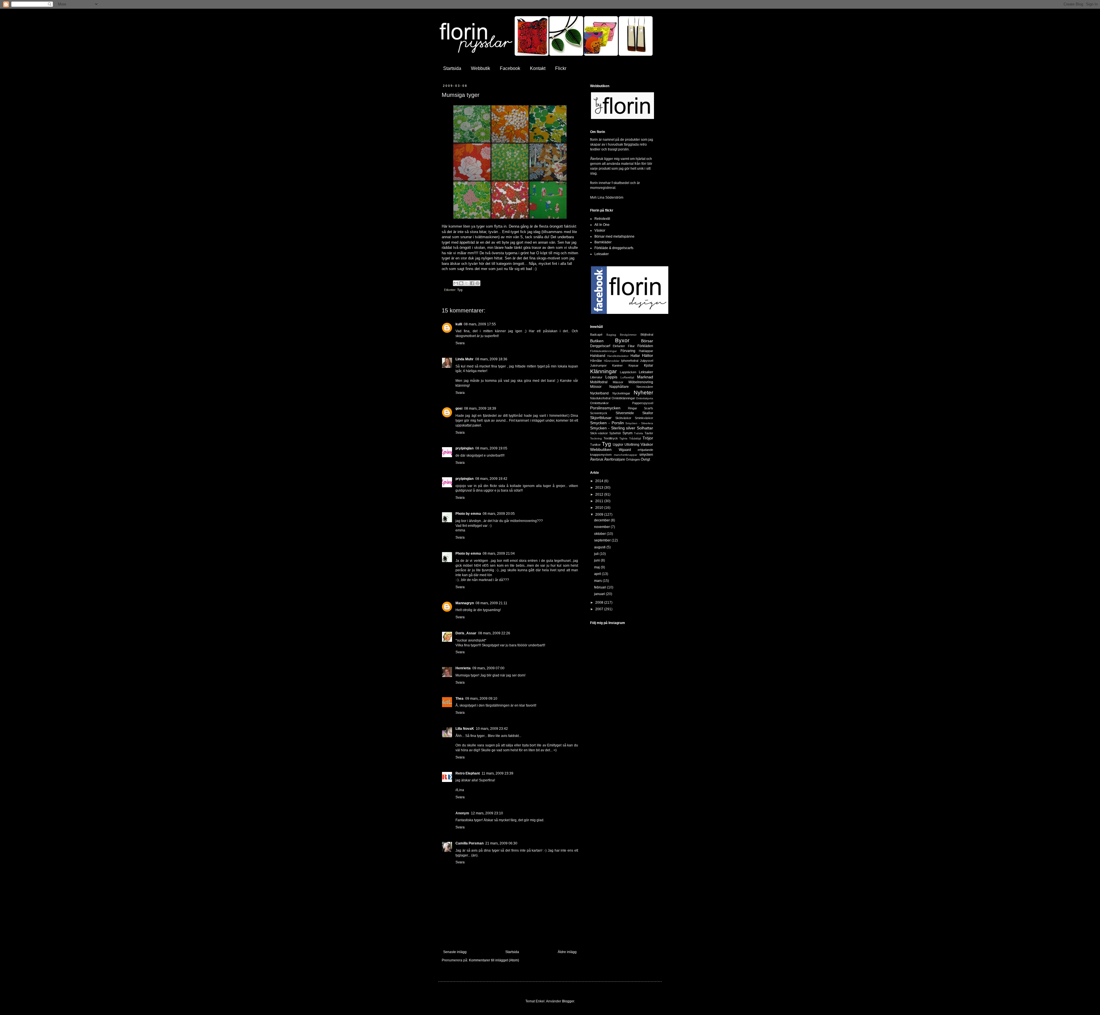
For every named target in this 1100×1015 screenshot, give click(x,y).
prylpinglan (464, 448)
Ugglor (618, 445)
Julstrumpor (598, 365)
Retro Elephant (467, 773)
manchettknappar (625, 454)
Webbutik (480, 68)
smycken (646, 455)
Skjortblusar (601, 417)
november (602, 527)
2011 (599, 501)
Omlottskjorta (644, 398)
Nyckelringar (621, 393)
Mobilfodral (599, 382)
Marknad (645, 377)
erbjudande (645, 449)
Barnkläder (603, 242)
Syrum (627, 433)
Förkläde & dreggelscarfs (613, 248)
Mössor (596, 387)
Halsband (597, 356)
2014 (599, 481)
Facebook (510, 68)
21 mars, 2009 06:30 (501, 843)
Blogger (568, 1001)
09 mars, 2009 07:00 (488, 668)
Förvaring (627, 351)
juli (597, 554)
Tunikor (595, 444)
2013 (599, 488)
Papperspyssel (642, 403)
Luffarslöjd (627, 377)
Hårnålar (596, 360)
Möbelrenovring (640, 382)
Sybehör (615, 433)
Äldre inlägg (567, 952)
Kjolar (648, 365)
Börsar (647, 341)
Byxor (622, 340)
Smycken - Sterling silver (612, 428)
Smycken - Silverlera (639, 423)
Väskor (599, 230)
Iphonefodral (629, 360)
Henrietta (463, 668)
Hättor (647, 355)
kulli (458, 324)
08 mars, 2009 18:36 (491, 359)
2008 (599, 603)
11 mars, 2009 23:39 (497, 773)
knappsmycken (601, 454)
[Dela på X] (467, 283)
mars (598, 581)
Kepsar (633, 365)
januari (600, 594)
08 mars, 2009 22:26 (494, 633)
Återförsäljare (614, 459)
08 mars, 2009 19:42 (491, 479)
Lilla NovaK (464, 729)
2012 (599, 494)
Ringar (632, 408)
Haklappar (646, 351)
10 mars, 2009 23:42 (492, 729)
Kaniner (617, 365)
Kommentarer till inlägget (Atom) (494, 960)
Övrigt (645, 459)
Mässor (618, 382)
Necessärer (645, 386)
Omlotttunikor (599, 403)
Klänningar (603, 371)
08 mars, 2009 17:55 (480, 324)
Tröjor (648, 438)
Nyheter (643, 393)
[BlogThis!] (461, 283)
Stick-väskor (599, 433)
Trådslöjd (635, 438)
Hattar (635, 356)
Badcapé (596, 334)
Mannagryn (464, 603)
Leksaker (601, 254)
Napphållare (619, 387)
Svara (460, 343)
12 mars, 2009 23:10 (487, 813)
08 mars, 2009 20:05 (499, 514)
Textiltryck (611, 438)
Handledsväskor (617, 355)
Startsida (452, 68)
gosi (458, 408)
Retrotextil (602, 219)
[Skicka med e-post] (456, 283)
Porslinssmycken (605, 408)
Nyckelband (599, 393)
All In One (602, 225)
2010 (599, 508)
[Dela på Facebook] (472, 283)
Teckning (596, 438)
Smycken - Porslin (607, 423)
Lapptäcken (628, 372)
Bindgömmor (628, 334)
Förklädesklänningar (603, 351)
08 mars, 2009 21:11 (491, 603)
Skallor (647, 413)
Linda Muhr (464, 359)
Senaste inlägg (455, 952)
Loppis (611, 377)
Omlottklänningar (623, 398)
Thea (459, 699)
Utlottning (631, 445)
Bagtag (611, 334)
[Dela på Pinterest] (477, 283)
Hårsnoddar (611, 360)
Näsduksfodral (600, 398)
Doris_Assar (465, 633)
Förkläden (645, 346)
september (603, 540)
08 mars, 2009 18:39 (480, 408)
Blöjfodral (647, 334)
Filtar (631, 346)
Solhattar (645, 428)
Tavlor (649, 433)
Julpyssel (646, 360)
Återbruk (596, 459)
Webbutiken (601, 449)
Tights (623, 438)
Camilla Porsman (469, 843)
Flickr (560, 68)
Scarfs (648, 408)
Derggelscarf (600, 346)
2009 (599, 515)
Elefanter (619, 346)
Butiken (597, 341)
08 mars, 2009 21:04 (499, 553)
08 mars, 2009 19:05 (491, 448)
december (602, 520)
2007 (599, 609)
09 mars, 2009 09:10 (481, 699)
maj (597, 567)
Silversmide (625, 413)
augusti (600, 547)
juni (597, 560)
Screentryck (598, 413)
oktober (600, 534)
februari (600, 587)
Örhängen (633, 459)
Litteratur (596, 377)
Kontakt (537, 68)
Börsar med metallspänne (614, 236)
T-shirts (638, 433)
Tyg (459, 290)
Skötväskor (623, 418)
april (598, 574)
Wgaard (625, 450)
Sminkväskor (644, 418)
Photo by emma (468, 514)
